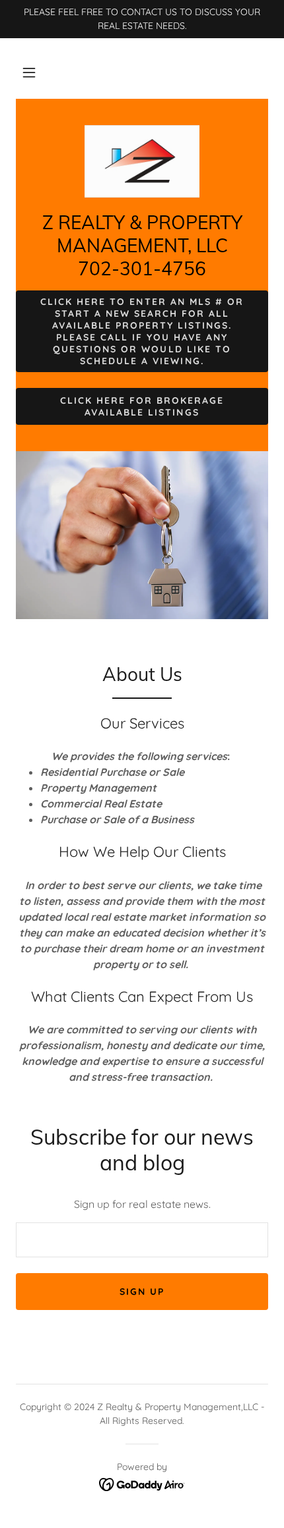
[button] (29, 72)
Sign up (142, 1291)
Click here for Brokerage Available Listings (142, 406)
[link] (142, 161)
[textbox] (142, 1239)
